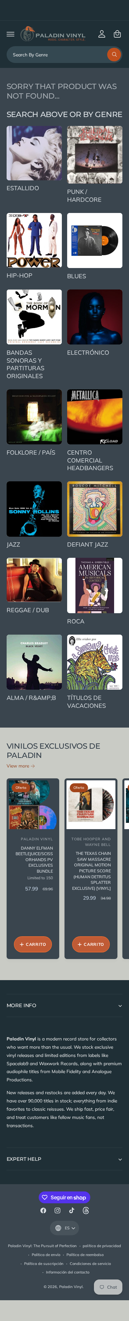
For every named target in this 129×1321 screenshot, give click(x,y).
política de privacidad (102, 1246)
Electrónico (88, 352)
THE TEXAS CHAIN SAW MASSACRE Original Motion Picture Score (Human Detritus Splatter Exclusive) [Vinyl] (91, 871)
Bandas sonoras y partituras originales (25, 364)
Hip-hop (19, 275)
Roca (75, 621)
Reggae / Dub (28, 610)
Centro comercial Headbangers (90, 460)
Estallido (23, 188)
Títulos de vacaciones (86, 701)
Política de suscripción (44, 1263)
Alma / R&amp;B (31, 698)
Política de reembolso (85, 1254)
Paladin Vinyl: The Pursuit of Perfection (42, 1246)
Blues (76, 276)
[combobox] (65, 54)
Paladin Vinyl (71, 1286)
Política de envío (46, 1254)
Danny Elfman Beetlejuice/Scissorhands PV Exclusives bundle (34, 860)
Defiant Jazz (87, 544)
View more (18, 765)
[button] (10, 34)
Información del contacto (67, 1272)
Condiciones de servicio (90, 1263)
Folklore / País (31, 452)
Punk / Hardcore (84, 195)
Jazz (13, 544)
